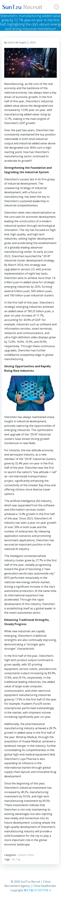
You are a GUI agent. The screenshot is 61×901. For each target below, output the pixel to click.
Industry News (26, 855)
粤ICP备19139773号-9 (37, 890)
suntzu (11, 42)
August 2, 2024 (27, 42)
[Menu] (56, 7)
